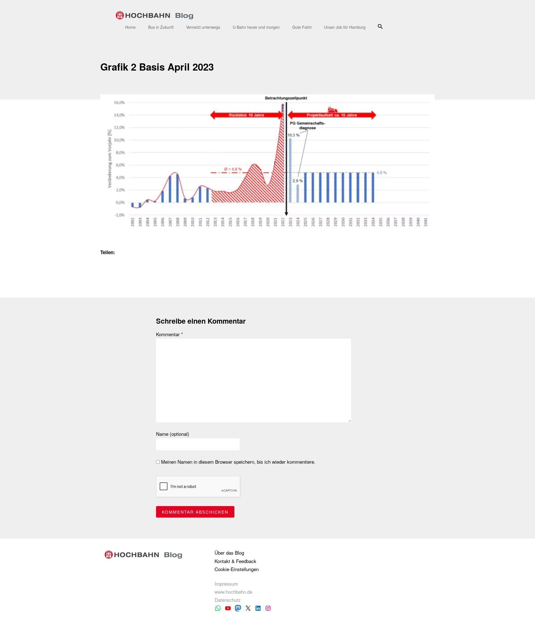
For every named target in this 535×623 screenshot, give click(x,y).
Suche (381, 26)
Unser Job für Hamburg (345, 27)
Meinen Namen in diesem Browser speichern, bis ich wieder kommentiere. (237, 462)
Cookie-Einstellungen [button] (237, 569)
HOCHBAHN (154, 15)
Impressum (226, 583)
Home (130, 27)
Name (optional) (172, 434)
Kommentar (169, 334)
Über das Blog (229, 552)
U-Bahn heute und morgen (256, 27)
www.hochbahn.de (233, 591)
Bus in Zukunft (161, 27)
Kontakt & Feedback (235, 560)
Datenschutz (228, 599)
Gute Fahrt (302, 27)
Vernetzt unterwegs (203, 27)
